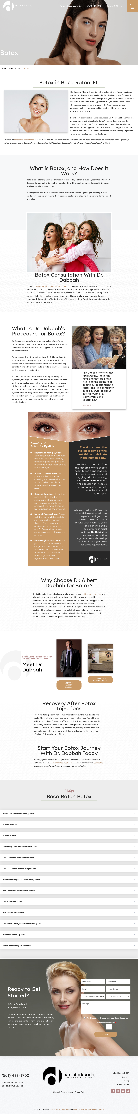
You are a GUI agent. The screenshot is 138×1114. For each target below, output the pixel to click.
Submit (106, 1034)
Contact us (98, 762)
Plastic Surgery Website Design (84, 1109)
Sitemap (56, 1092)
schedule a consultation (24, 139)
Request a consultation (71, 6)
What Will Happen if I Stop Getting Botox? (22, 879)
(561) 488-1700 (94, 6)
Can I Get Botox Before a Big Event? (19, 868)
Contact (125, 1077)
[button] (69, 813)
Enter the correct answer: (106, 1023)
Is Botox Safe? (9, 835)
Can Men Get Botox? (12, 901)
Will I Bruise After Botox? (14, 912)
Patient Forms (123, 1084)
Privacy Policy (80, 1092)
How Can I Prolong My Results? (17, 945)
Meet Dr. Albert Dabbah (69, 685)
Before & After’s (114, 6)
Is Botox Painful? (10, 824)
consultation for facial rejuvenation (50, 286)
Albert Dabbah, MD (120, 1073)
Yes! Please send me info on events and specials (107, 1018)
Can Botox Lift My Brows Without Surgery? (22, 923)
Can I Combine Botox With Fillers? (18, 857)
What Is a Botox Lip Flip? (14, 934)
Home (3, 68)
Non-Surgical (14, 68)
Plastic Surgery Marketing (60, 1109)
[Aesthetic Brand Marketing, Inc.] (101, 1109)
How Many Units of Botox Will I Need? (20, 846)
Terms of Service (67, 1092)
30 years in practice (92, 594)
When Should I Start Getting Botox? (19, 813)
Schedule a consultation (100, 679)
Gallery (126, 1080)
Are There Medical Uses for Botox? (19, 890)
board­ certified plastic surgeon (63, 762)
